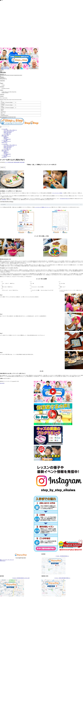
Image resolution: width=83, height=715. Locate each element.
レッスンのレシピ (38, 207)
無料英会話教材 (16, 162)
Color (1, 102)
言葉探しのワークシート (46, 207)
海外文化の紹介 (11, 162)
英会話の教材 (22, 162)
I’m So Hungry (4, 199)
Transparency (8, 102)
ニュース (6, 162)
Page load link (2, 383)
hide (4, 167)
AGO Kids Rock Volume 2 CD (65, 198)
